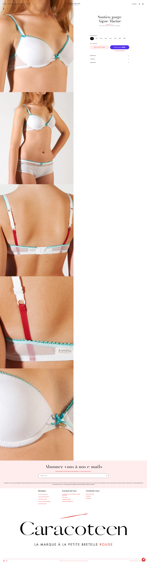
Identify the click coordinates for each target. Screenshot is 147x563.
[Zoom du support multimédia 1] (37, 46)
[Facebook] (4, 561)
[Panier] (143, 4)
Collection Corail (42, 499)
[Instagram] (7, 561)
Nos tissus (64, 497)
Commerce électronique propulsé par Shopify (78, 561)
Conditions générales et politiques (136, 561)
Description (93, 55)
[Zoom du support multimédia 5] (37, 414)
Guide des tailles (42, 504)
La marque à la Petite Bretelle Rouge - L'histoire (71, 495)
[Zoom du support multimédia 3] (37, 230)
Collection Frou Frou (43, 497)
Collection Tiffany (42, 494)
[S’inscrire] (106, 475)
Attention (92, 59)
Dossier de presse (66, 499)
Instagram (88, 498)
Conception (93, 62)
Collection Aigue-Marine (44, 501)
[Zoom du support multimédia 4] (37, 322)
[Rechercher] (3, 9)
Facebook (88, 496)
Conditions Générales (67, 501)
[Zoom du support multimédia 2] (37, 138)
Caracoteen (65, 561)
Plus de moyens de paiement (120, 50)
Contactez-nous (90, 494)
